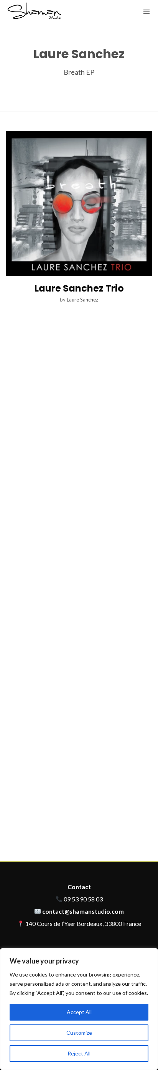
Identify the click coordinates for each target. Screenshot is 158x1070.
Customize (79, 1032)
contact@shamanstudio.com (83, 911)
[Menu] (146, 11)
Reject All (79, 1053)
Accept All (79, 1012)
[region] (79, 1009)
